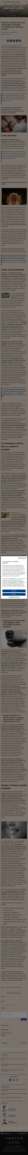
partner (19, 580)
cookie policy (22, 573)
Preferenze (14, 590)
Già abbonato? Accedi (14, 597)
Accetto (14, 594)
